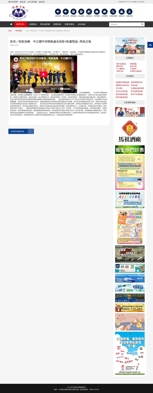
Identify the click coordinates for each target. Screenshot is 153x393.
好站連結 (81, 24)
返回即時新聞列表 (17, 131)
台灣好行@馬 (135, 71)
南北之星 (133, 66)
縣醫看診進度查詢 (122, 85)
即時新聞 (19, 31)
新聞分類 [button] (20, 24)
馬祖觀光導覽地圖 (122, 82)
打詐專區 (119, 88)
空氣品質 (134, 85)
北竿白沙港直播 (122, 91)
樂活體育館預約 (137, 82)
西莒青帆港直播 (122, 97)
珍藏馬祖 (33, 24)
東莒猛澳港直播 (122, 94)
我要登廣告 (69, 24)
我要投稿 (57, 24)
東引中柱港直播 (137, 94)
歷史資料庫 (45, 24)
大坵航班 (133, 69)
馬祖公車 (120, 71)
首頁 (9, 31)
